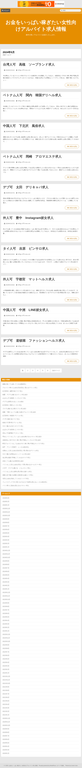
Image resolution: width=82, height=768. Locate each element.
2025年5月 (5, 533)
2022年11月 (6, 638)
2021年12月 (6, 676)
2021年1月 (5, 715)
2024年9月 (5, 561)
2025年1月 (5, 547)
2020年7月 (5, 736)
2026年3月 (5, 498)
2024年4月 (5, 578)
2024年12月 (6, 550)
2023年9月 (5, 603)
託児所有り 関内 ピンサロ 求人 (12, 405)
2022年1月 (5, 673)
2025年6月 (5, 529)
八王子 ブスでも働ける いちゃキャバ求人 (16, 468)
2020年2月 (5, 753)
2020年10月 (6, 725)
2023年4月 (5, 620)
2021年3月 (5, 708)
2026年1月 (5, 505)
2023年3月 (5, 624)
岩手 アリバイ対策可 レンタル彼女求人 (15, 447)
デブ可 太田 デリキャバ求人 (25, 187)
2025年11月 (6, 512)
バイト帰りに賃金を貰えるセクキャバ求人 (15, 485)
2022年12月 (6, 634)
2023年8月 (5, 606)
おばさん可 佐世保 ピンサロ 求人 (12, 429)
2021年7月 (5, 694)
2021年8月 (5, 690)
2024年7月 (5, 568)
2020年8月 (5, 732)
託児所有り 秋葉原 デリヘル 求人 (12, 415)
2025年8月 (5, 522)
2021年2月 (5, 711)
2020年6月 (5, 739)
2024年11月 (6, 554)
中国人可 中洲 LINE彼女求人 (26, 310)
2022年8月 (5, 648)
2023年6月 (5, 613)
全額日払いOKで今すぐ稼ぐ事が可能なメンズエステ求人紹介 (21, 440)
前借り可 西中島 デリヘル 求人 (12, 422)
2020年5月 (5, 743)
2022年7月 (5, 652)
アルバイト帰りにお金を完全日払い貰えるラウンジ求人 (20, 387)
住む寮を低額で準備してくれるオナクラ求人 (16, 457)
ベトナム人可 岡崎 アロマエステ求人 (32, 156)
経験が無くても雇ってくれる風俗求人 (14, 384)
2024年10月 (6, 557)
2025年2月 (5, 543)
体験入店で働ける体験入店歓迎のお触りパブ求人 (17, 475)
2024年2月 (5, 585)
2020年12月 (6, 718)
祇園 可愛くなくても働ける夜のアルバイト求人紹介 (19, 412)
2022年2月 (5, 669)
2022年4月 (5, 662)
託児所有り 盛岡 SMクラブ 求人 (12, 391)
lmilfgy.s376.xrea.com (24, 70)
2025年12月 (6, 508)
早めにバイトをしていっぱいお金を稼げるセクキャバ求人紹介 (22, 436)
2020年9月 (5, 729)
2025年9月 (5, 519)
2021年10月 (6, 683)
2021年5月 (5, 701)
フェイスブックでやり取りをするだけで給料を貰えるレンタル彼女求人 (24, 482)
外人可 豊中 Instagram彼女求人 (28, 218)
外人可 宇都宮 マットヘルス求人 (29, 279)
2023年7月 (5, 610)
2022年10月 (6, 641)
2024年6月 (5, 571)
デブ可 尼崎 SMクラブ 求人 (11, 419)
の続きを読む (71, 85)
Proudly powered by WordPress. (47, 765)
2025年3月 (5, 540)
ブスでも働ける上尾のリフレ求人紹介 (14, 408)
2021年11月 (6, 680)
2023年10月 (6, 599)
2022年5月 (5, 659)
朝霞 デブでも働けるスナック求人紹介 (15, 394)
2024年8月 (5, 564)
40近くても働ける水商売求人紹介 (13, 461)
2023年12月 (6, 592)
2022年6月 (5, 655)
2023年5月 (5, 617)
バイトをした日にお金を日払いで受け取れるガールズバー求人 (22, 464)
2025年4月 (5, 536)
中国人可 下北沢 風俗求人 (24, 126)
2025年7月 (5, 526)
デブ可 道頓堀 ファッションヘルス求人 (34, 340)
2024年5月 (5, 575)
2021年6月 (5, 697)
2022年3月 (5, 666)
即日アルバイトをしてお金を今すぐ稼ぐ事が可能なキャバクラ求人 (23, 443)
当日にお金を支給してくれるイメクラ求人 (15, 478)
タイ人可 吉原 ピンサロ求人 (25, 248)
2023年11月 (6, 596)
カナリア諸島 (60, 765)
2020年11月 (6, 722)
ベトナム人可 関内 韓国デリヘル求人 (32, 95)
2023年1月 (5, 631)
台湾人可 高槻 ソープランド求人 (29, 64)
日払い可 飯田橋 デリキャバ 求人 (12, 433)
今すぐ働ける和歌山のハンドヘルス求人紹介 (16, 454)
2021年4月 (5, 704)
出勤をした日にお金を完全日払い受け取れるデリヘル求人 (20, 450)
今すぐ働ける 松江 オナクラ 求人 (12, 426)
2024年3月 (5, 582)
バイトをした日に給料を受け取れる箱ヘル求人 (17, 471)
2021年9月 (5, 687)
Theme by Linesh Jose (71, 765)
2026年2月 (5, 501)
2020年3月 (5, 750)
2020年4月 (5, 746)
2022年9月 (5, 645)
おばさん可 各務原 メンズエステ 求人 (14, 398)
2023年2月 (5, 627)
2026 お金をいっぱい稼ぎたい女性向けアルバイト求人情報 (21, 765)
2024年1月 (5, 589)
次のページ (56, 370)
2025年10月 (6, 515)
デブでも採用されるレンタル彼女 (13, 401)
